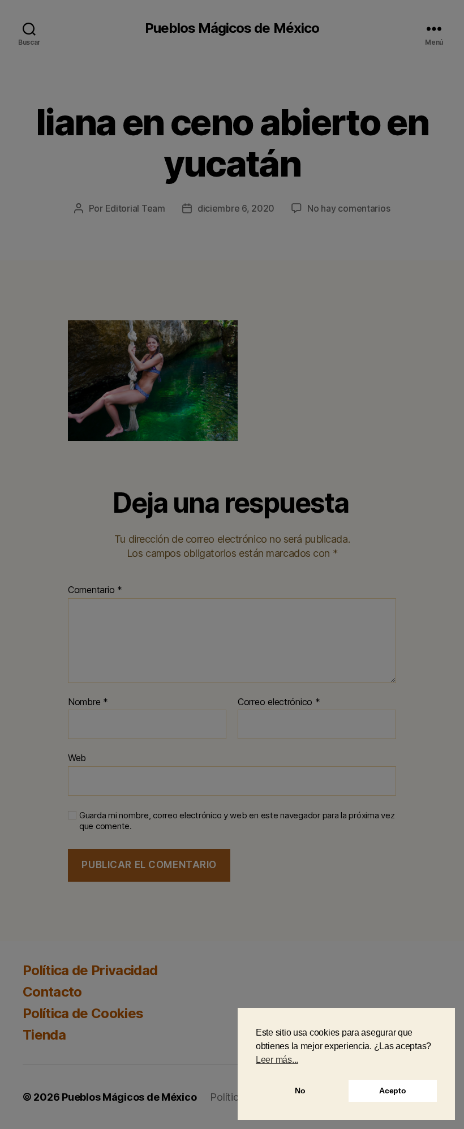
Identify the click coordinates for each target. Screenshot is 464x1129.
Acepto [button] (392, 1090)
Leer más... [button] (277, 1059)
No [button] (300, 1090)
